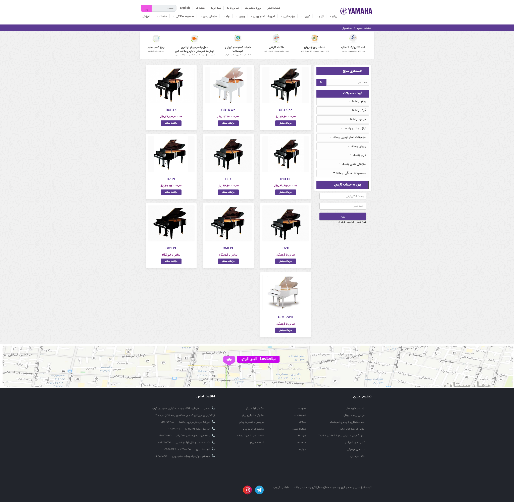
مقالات (302, 422)
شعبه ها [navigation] (200, 8)
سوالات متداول (298, 429)
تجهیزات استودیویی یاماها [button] (348, 137)
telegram (259, 490)
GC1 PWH (285, 317)
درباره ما (302, 449)
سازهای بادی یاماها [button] (353, 164)
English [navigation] (185, 8)
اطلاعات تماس (206, 396)
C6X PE (228, 248)
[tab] (343, 101)
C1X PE (285, 179)
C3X (228, 179)
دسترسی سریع (362, 396)
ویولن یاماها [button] (358, 146)
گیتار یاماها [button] (358, 110)
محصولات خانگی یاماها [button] (350, 173)
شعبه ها (302, 408)
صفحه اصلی (273, 8)
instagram (247, 490)
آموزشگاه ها (300, 415)
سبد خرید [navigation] (216, 8)
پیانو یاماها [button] (358, 101)
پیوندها (302, 436)
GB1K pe (285, 110)
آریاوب (276, 487)
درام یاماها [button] (359, 155)
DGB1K (171, 110)
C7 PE (171, 179)
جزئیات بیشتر (285, 123)
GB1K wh (228, 110)
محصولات (301, 443)
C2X (285, 248)
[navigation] (233, 8)
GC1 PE (171, 248)
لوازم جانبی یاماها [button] (354, 128)
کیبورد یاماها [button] (357, 119)
